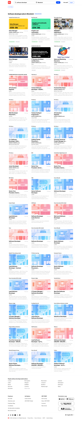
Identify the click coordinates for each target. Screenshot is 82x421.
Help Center (44, 405)
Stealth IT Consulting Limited (15, 253)
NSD (32, 177)
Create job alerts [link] (38, 13)
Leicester (60, 380)
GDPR (44, 417)
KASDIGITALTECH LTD (35, 46)
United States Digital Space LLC (60, 152)
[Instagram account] (10, 415)
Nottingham (60, 382)
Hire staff (66, 2)
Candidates (10, 405)
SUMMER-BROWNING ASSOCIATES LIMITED (18, 74)
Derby (59, 386)
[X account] (17, 415)
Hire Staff (10, 398)
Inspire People (12, 202)
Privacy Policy (30, 417)
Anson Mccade (57, 177)
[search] (58, 2)
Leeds (9, 382)
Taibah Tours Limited (58, 46)
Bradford (43, 384)
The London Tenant (58, 17)
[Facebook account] (12, 415)
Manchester (44, 380)
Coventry (27, 386)
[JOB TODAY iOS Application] (61, 399)
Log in (71, 2)
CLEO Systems (34, 326)
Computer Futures (57, 253)
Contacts (43, 403)
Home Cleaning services (14, 46)
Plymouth (10, 386)
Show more (27, 388)
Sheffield (27, 384)
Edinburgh (60, 384)
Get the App (44, 398)
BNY (32, 152)
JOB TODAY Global (29, 400)
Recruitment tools (12, 410)
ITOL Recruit (33, 74)
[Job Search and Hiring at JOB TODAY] (9, 2)
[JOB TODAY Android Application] (70, 399)
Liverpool (43, 382)
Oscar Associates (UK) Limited (60, 202)
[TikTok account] (8, 415)
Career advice (28, 398)
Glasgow (27, 382)
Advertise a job (11, 400)
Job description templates (14, 408)
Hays (10, 227)
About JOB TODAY (45, 400)
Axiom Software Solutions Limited (61, 303)
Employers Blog (11, 403)
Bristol (9, 384)
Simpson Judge (34, 278)
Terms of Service (37, 417)
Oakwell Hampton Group (14, 350)
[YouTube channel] (15, 415)
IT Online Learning (35, 253)
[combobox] (25, 2)
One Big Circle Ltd (35, 303)
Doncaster (10, 388)
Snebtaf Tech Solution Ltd (14, 17)
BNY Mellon (11, 177)
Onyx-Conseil (34, 350)
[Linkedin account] (19, 415)
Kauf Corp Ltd (34, 17)
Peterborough (44, 386)
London (9, 380)
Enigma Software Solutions (14, 326)
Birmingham (27, 380)
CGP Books (33, 202)
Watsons (56, 326)
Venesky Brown (57, 278)
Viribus (55, 350)
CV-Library (56, 74)
